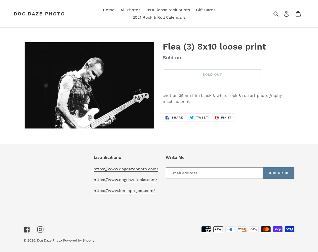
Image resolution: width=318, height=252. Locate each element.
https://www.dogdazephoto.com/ (126, 169)
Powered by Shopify (78, 240)
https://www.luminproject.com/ (124, 190)
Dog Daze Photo (39, 14)
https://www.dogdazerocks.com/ (125, 179)
